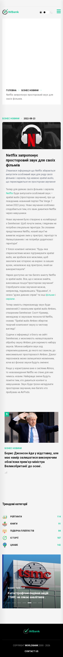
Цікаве (14, 545)
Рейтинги (16, 516)
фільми (50, 294)
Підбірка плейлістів (22, 531)
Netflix (10, 193)
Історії (14, 538)
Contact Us (31, 651)
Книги (13, 523)
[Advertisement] (31, 55)
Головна (11, 90)
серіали (10, 298)
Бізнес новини (30, 90)
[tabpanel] (31, 581)
